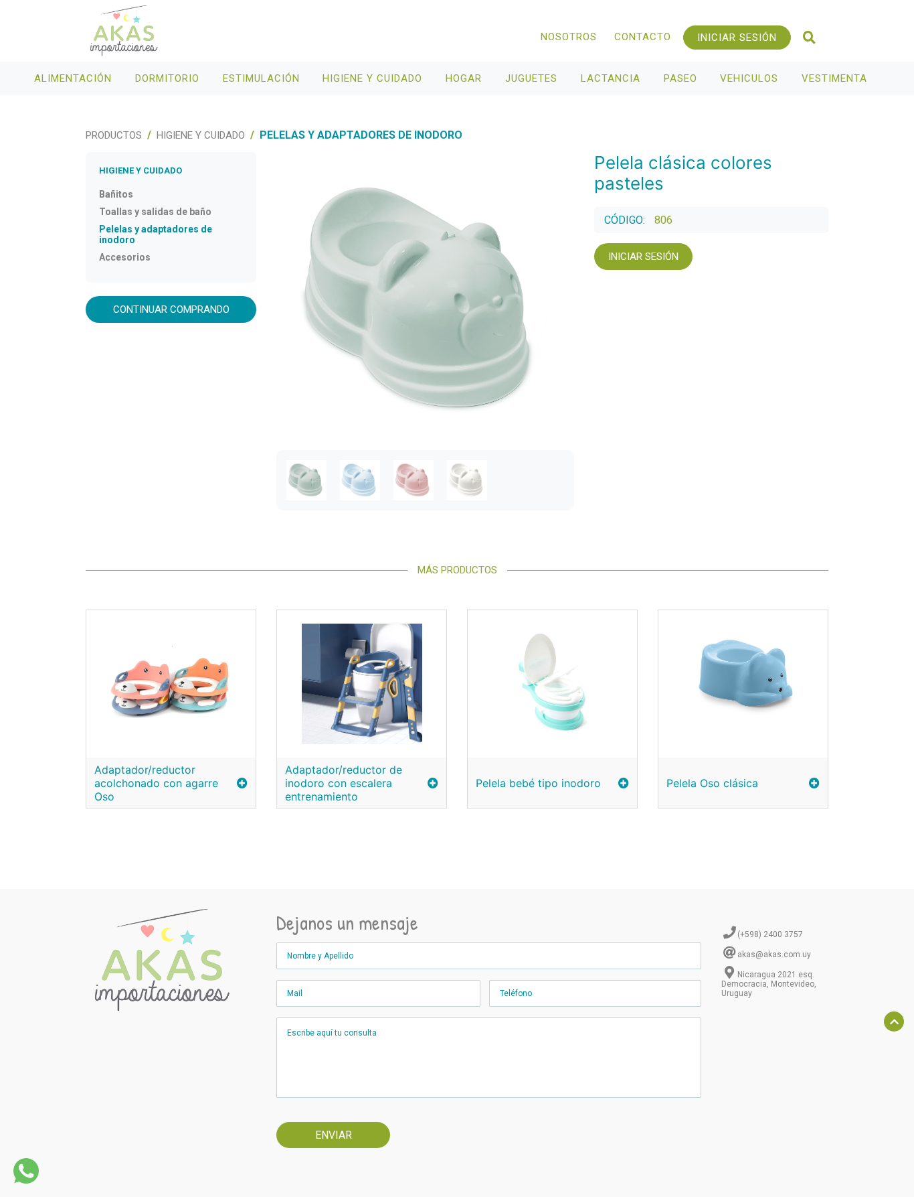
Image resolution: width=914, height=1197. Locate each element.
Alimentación (74, 78)
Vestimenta (836, 78)
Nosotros (569, 37)
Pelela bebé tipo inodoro (538, 783)
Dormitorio (169, 78)
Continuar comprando (171, 309)
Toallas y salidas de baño (155, 211)
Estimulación (263, 78)
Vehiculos (751, 78)
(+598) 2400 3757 (770, 934)
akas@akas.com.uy (774, 954)
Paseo (682, 78)
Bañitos (116, 194)
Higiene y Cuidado (374, 78)
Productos (114, 135)
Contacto (642, 37)
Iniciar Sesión (737, 37)
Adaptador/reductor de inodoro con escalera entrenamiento (343, 783)
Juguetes (533, 78)
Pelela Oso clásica (712, 783)
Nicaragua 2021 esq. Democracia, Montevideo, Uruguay (768, 984)
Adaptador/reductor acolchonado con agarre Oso (156, 783)
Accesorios (125, 257)
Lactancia (612, 78)
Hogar (465, 78)
